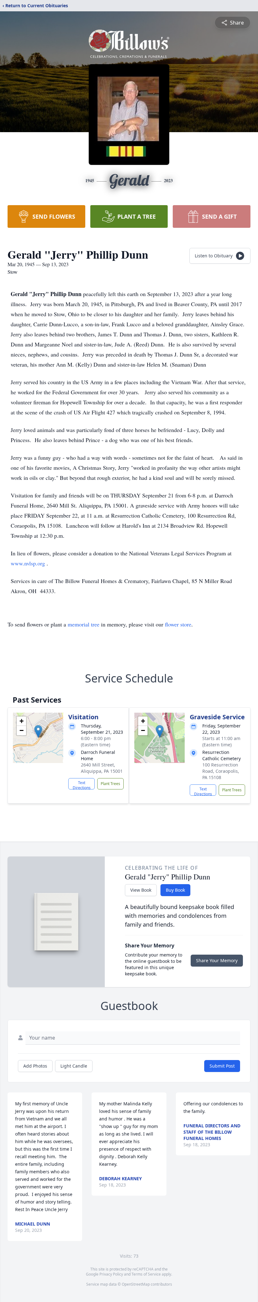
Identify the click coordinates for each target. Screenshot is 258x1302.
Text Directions (82, 784)
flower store (178, 624)
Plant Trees (110, 783)
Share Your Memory (217, 960)
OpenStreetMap (136, 1284)
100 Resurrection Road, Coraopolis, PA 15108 (220, 771)
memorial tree (83, 624)
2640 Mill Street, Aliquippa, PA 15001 (102, 768)
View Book (140, 890)
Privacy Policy (111, 1274)
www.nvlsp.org (29, 563)
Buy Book (175, 890)
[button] (38, 731)
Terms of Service (146, 1274)
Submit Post (222, 1066)
